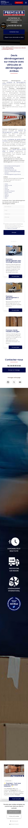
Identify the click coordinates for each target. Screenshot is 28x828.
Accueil (2, 46)
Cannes (6, 186)
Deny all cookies (14, 816)
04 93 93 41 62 (15, 25)
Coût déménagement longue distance (13, 174)
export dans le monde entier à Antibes (14, 150)
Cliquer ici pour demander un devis (14, 37)
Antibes (12, 46)
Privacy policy (15, 824)
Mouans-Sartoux (8, 192)
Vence (6, 198)
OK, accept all (15, 812)
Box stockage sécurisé (9, 168)
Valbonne (7, 195)
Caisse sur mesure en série (10, 170)
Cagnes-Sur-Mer (8, 185)
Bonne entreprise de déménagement (12, 166)
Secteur (7, 46)
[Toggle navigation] (26, 3)
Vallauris (6, 196)
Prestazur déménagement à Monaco (12, 297)
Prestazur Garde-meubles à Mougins (12, 330)
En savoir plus (15, 276)
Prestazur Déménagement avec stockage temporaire (13, 260)
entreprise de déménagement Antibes (14, 83)
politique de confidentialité (12, 228)
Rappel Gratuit (19, 2)
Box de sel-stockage (9, 167)
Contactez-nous (14, 32)
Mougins (6, 193)
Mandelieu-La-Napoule (9, 191)
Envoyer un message (14, 370)
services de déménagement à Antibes (14, 131)
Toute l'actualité (16, 799)
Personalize (14, 821)
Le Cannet (7, 189)
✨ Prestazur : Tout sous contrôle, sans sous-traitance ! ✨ (12, 784)
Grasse (6, 188)
